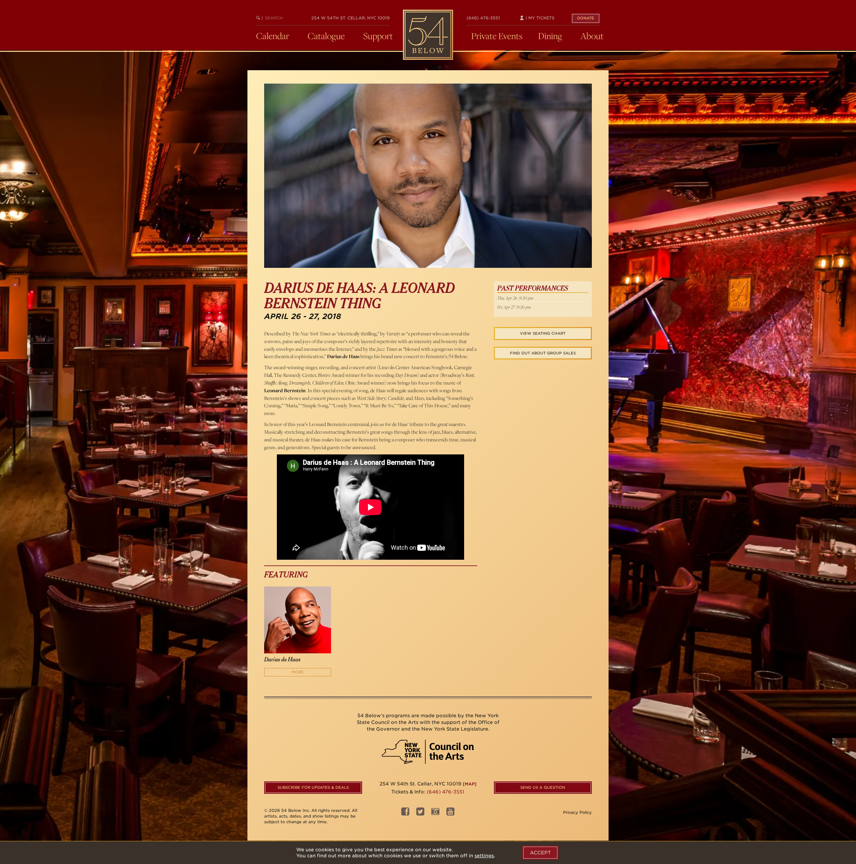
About (592, 35)
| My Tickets (539, 17)
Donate (585, 18)
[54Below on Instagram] (435, 813)
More (298, 672)
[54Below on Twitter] (420, 813)
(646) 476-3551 (483, 17)
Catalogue (326, 35)
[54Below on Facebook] (405, 813)
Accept (540, 852)
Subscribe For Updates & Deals (313, 787)
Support (378, 35)
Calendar (272, 35)
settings (484, 855)
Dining (550, 35)
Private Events (496, 35)
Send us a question (542, 787)
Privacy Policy (577, 812)
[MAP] (469, 783)
